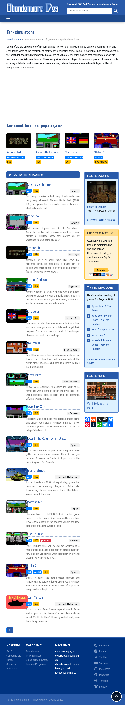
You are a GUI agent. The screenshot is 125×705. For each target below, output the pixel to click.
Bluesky (103, 686)
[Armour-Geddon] (13, 284)
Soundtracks (32, 651)
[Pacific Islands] (13, 474)
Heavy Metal (34, 375)
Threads (103, 680)
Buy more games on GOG (102, 220)
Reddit (102, 651)
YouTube (103, 663)
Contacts (11, 664)
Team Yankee (34, 597)
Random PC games (36, 664)
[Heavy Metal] (13, 379)
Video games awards (37, 659)
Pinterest (104, 674)
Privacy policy (39, 699)
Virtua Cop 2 (98, 335)
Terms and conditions (17, 699)
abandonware (13, 39)
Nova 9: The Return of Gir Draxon (47, 438)
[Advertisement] (62, 92)
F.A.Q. (9, 651)
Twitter (103, 657)
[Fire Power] (13, 347)
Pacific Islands (35, 470)
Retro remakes (33, 655)
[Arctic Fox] (13, 222)
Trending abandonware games (101, 361)
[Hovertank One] (13, 411)
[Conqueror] (13, 316)
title (20, 174)
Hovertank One (35, 407)
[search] (115, 10)
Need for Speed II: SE (103, 329)
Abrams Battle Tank (47, 152)
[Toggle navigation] (8, 18)
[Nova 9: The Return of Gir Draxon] (13, 444)
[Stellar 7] (13, 570)
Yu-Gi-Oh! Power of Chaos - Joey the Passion (102, 344)
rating (27, 174)
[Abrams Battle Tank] (13, 188)
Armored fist (13, 152)
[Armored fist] (13, 252)
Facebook (104, 645)
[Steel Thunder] (13, 538)
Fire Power (33, 343)
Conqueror (71, 152)
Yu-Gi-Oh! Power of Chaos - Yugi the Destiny (102, 320)
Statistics (11, 668)
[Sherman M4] (13, 506)
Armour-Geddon (36, 280)
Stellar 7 (99, 152)
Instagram (104, 669)
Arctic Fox (32, 216)
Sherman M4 (34, 502)
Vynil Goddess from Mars (98, 406)
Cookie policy (56, 699)
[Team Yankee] (13, 602)
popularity (37, 174)
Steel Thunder (35, 534)
